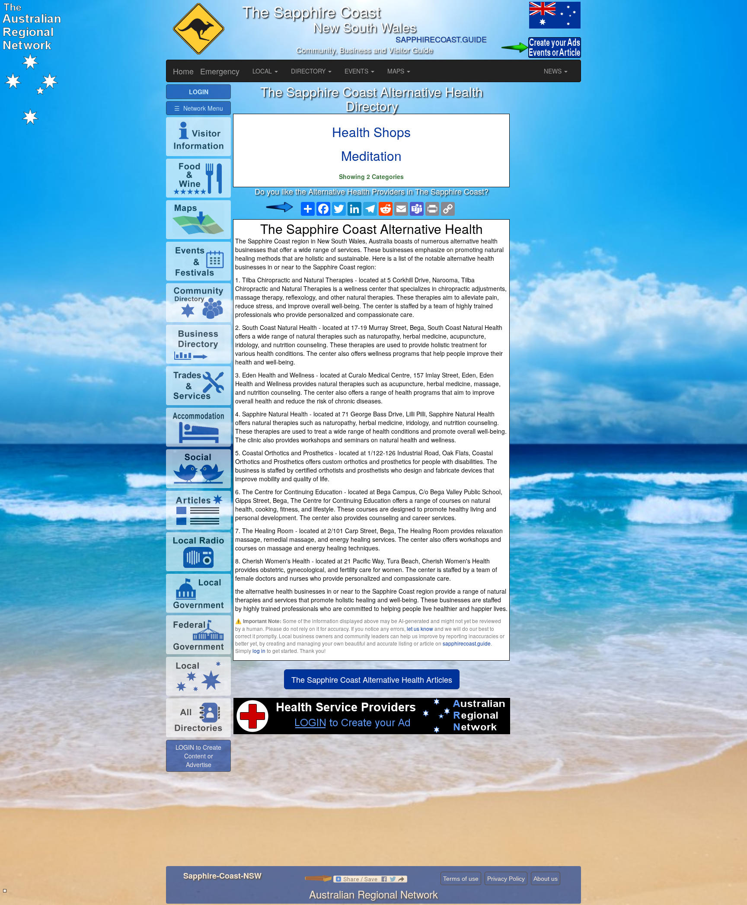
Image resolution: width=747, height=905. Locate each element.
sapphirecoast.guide (467, 643)
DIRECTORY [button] (309, 71)
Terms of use (461, 878)
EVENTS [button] (357, 71)
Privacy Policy (506, 878)
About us (545, 878)
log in (258, 650)
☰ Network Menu (198, 108)
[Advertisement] (371, 803)
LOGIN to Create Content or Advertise (198, 756)
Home (183, 71)
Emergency (219, 71)
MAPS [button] (396, 71)
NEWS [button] (553, 71)
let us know (420, 628)
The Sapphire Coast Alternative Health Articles (371, 679)
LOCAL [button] (263, 71)
